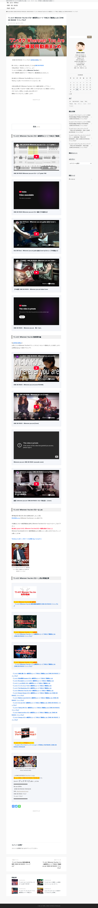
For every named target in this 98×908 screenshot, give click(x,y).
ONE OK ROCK (76, 101)
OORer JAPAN (20, 23)
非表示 (38, 126)
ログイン (27, 848)
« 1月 (70, 94)
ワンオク (71, 106)
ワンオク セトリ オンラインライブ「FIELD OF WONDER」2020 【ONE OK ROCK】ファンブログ (79, 130)
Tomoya (71, 103)
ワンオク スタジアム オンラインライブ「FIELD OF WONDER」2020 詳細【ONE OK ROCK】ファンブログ (79, 145)
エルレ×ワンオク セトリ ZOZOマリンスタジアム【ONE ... (52, 891)
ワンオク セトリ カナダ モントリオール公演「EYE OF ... (27, 883)
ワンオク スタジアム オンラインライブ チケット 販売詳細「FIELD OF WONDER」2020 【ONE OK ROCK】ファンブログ (79, 138)
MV (70, 101)
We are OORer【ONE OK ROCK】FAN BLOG (49, 905)
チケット (80, 103)
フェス (84, 103)
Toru (75, 103)
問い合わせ (72, 179)
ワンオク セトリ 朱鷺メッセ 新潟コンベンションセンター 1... (52, 883)
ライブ (89, 103)
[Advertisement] (24, 111)
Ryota (82, 101)
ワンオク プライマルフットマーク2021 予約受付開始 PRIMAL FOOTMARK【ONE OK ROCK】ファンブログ (79, 123)
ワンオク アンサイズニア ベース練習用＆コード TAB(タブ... (27, 891)
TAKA (86, 101)
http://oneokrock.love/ (22, 791)
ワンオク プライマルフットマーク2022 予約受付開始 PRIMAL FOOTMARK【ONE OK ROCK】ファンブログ (79, 116)
